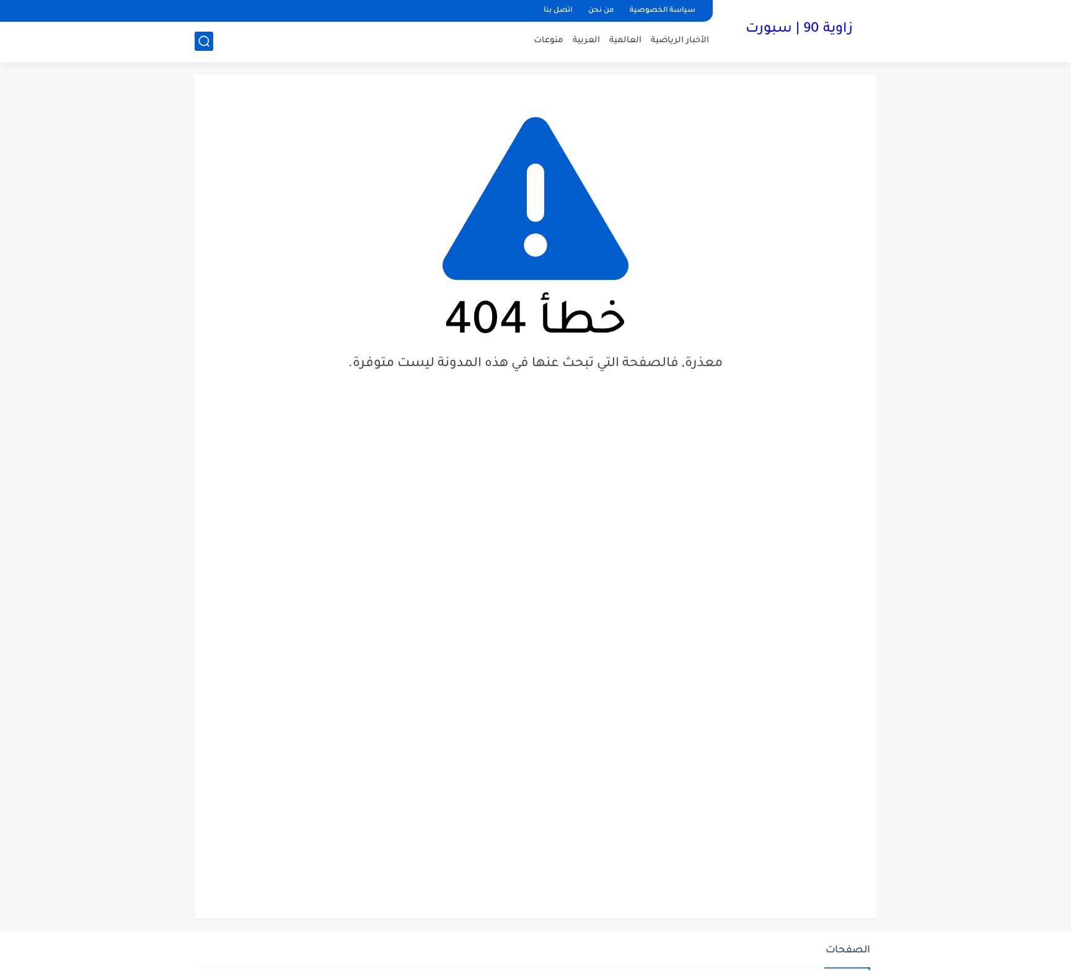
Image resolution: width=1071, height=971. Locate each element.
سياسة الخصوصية (662, 11)
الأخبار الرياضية (680, 40)
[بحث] (204, 41)
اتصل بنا (558, 11)
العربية (586, 40)
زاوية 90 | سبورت (799, 29)
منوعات (548, 40)
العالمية (625, 40)
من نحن (601, 11)
